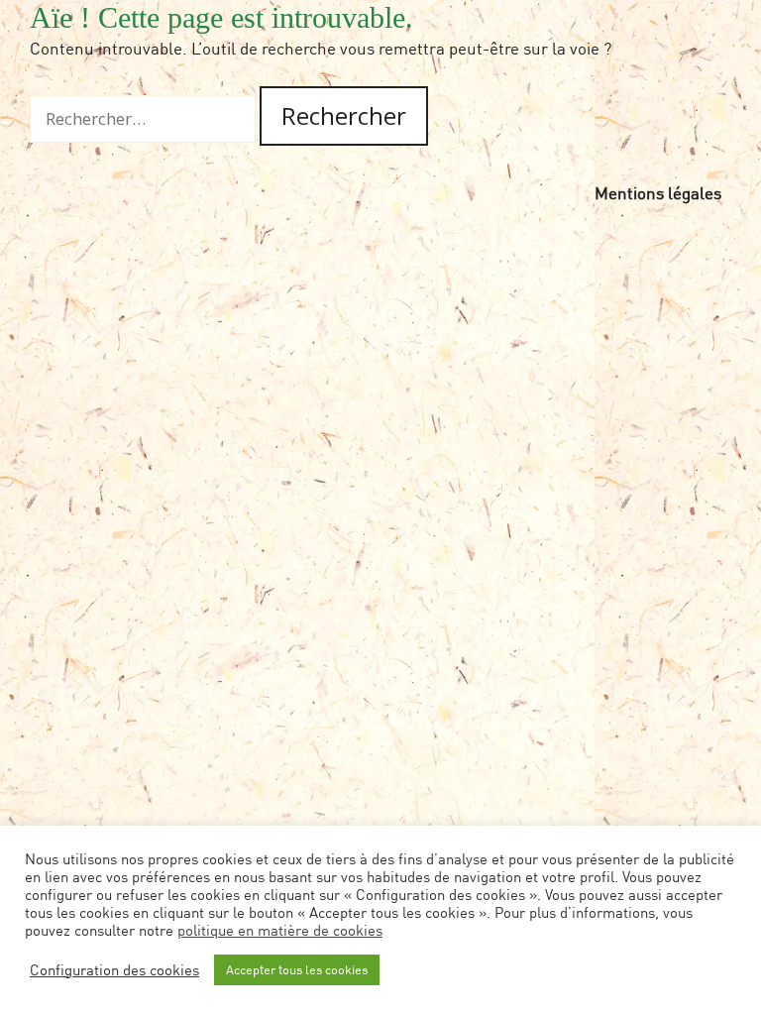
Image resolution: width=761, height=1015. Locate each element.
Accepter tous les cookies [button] (297, 969)
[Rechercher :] (145, 118)
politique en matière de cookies (279, 930)
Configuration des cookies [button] (114, 969)
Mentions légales (658, 192)
